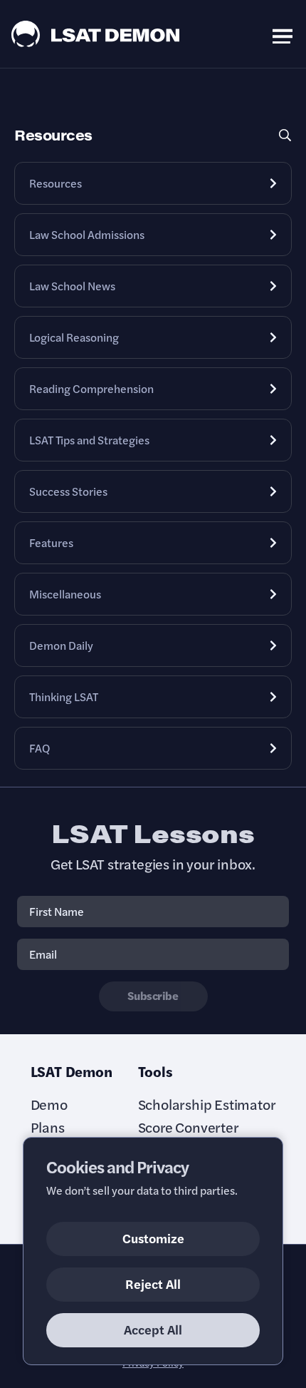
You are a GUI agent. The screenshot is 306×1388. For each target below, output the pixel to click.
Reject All (153, 1283)
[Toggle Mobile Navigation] (282, 34)
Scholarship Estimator (207, 1104)
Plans (48, 1127)
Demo (49, 1104)
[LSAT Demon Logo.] (95, 34)
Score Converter (188, 1127)
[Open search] (285, 135)
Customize (153, 1238)
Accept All (153, 1329)
